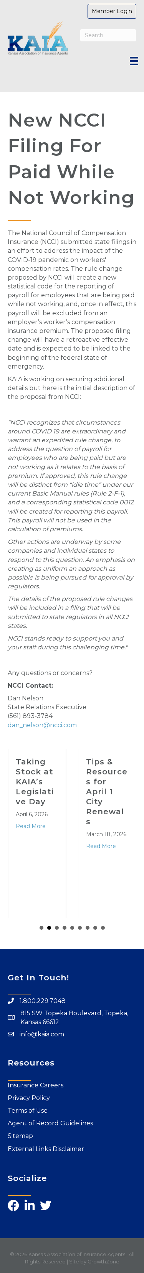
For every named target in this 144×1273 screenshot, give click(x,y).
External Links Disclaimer (46, 1149)
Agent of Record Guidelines (50, 1123)
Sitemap (20, 1136)
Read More (31, 826)
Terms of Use (28, 1110)
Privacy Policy (29, 1098)
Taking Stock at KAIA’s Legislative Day (35, 781)
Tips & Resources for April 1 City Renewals (106, 791)
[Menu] (134, 61)
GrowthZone (103, 1261)
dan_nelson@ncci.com (42, 725)
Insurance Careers (35, 1085)
